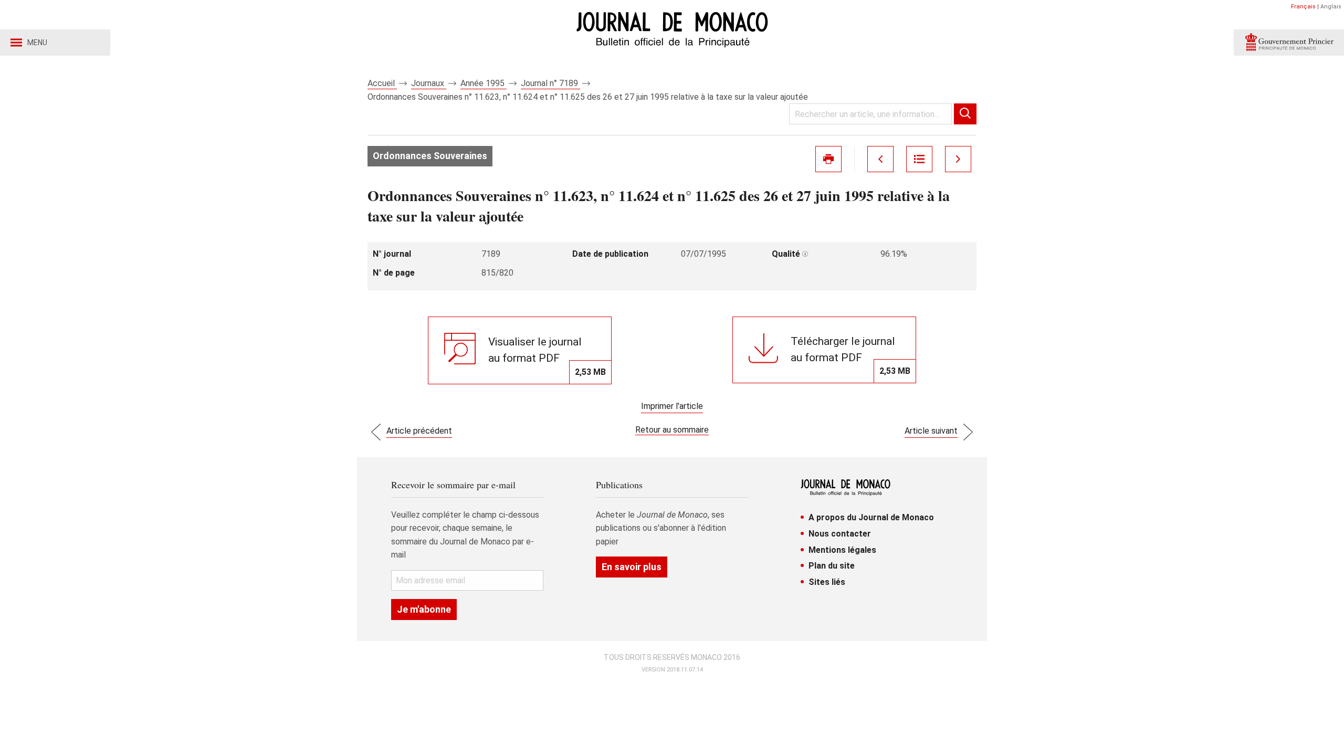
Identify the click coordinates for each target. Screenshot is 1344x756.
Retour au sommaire (672, 430)
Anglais (1330, 6)
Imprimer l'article (672, 406)
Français (1303, 6)
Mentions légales (842, 550)
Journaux (428, 83)
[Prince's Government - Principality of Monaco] (1289, 42)
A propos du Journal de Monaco (871, 517)
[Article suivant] (958, 159)
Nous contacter (839, 534)
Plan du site (831, 566)
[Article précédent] (880, 159)
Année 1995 (483, 83)
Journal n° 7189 (550, 83)
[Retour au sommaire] (919, 159)
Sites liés (826, 582)
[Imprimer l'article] (828, 159)
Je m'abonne (424, 609)
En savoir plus (632, 566)
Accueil (382, 83)
